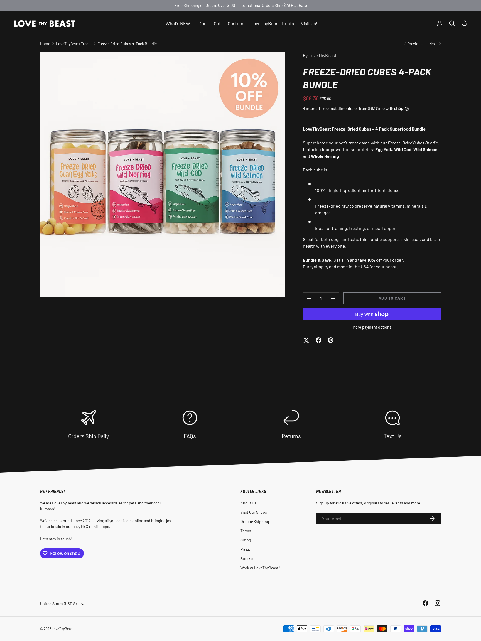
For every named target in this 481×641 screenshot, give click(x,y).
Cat (217, 23)
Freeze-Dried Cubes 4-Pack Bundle (127, 43)
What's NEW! (179, 23)
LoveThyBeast (322, 55)
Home (45, 43)
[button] (464, 23)
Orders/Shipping (254, 521)
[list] (162, 174)
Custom (235, 23)
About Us (248, 502)
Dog (202, 23)
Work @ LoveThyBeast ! (260, 567)
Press (245, 549)
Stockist (247, 558)
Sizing (245, 539)
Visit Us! (309, 23)
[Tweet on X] (306, 340)
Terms (245, 530)
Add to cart (392, 298)
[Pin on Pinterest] (331, 340)
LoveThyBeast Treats (272, 23)
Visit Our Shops (253, 512)
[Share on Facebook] (318, 340)
